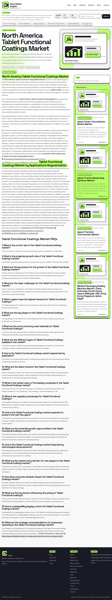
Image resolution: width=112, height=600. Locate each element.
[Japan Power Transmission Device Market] (92, 102)
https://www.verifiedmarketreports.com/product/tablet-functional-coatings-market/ (32, 536)
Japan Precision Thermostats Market (88, 233)
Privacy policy (74, 580)
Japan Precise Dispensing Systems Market (90, 179)
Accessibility (74, 589)
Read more (102, 142)
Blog (75, 5)
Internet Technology (9, 23)
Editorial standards (76, 566)
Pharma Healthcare (25, 23)
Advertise (73, 577)
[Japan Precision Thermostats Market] (92, 212)
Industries (82, 5)
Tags (50, 563)
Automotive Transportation (56, 23)
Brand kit (91, 5)
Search (106, 16)
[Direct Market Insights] (16, 5)
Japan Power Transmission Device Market (91, 123)
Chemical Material (73, 23)
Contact (106, 5)
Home (69, 5)
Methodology (74, 563)
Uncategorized (86, 23)
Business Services (39, 23)
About (99, 5)
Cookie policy (74, 583)
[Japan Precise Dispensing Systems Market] (92, 158)
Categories (52, 560)
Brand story (74, 560)
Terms (72, 586)
